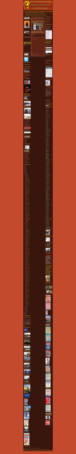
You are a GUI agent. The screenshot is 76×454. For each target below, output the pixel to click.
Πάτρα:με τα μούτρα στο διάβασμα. (27, 293)
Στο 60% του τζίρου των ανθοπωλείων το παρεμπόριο (27, 228)
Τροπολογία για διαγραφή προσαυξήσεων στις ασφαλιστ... (27, 199)
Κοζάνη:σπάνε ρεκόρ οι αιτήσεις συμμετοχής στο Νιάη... (27, 211)
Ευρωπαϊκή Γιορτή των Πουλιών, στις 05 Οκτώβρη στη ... (27, 205)
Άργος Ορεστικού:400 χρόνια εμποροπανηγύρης (27, 234)
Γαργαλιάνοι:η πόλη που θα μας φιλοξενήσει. (27, 194)
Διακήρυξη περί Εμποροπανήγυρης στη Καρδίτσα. (27, 198)
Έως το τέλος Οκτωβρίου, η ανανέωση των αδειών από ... (27, 233)
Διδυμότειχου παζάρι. (27, 299)
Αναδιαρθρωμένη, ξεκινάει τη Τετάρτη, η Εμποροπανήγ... (27, 252)
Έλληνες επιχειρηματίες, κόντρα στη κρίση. (27, 241)
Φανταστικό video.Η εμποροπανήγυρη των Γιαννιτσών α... (27, 288)
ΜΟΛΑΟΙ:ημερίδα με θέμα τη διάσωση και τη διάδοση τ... (27, 179)
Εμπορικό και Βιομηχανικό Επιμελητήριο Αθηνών (26, 157)
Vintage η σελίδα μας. (27, 270)
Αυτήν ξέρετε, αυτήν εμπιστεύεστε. (26, 187)
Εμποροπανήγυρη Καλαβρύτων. (26, 256)
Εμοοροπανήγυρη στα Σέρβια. (27, 276)
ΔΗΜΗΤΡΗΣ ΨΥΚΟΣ (26, 76)
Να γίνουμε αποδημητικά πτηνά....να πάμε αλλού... (27, 202)
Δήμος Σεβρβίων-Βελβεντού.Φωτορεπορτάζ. (27, 207)
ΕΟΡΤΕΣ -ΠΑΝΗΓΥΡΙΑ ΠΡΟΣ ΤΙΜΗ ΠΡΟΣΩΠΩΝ (48, 20)
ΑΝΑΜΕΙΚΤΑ (47, 23)
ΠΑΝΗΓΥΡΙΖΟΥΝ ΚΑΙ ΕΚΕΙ (48, 19)
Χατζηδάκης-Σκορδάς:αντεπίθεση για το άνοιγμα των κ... (27, 294)
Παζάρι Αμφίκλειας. (26, 278)
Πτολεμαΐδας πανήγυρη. (27, 285)
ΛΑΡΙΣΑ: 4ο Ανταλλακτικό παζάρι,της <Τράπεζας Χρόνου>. (27, 196)
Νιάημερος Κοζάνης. (26, 269)
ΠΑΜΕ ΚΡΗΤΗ (25, 120)
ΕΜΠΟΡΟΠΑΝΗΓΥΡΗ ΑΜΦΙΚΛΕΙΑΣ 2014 (27, 280)
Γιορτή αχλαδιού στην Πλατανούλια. (27, 302)
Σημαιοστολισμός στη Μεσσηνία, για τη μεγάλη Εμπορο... (27, 184)
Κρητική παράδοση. (26, 227)
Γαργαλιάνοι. (26, 266)
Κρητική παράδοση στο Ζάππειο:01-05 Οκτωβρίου (27, 219)
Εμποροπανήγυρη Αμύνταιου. (27, 217)
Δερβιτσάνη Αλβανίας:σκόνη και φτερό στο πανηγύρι (27, 248)
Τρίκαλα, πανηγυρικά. (27, 279)
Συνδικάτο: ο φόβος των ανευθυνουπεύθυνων (26, 121)
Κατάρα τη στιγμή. (26, 259)
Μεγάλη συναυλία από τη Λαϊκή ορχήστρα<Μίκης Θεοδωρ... (27, 305)
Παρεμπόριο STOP (26, 162)
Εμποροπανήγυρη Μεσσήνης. (27, 281)
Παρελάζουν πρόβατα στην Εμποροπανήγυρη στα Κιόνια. (27, 304)
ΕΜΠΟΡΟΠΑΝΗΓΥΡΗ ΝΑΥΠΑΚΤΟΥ (27, 222)
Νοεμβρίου (26, 174)
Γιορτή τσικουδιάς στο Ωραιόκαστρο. (27, 301)
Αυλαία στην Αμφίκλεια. (27, 244)
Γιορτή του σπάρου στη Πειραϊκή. (27, 247)
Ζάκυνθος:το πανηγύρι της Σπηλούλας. (27, 258)
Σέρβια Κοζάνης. (26, 232)
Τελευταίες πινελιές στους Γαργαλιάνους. (27, 178)
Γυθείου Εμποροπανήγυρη (27, 263)
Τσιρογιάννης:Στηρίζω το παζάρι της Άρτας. (37, 20)
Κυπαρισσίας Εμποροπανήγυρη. (27, 282)
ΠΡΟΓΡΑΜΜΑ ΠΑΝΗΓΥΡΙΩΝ (30, 11)
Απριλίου (26, 309)
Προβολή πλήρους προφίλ (26, 77)
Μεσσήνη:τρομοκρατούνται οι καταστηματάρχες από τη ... (27, 215)
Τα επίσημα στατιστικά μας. (27, 229)
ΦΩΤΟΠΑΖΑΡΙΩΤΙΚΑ (27, 15)
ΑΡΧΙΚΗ (26, 11)
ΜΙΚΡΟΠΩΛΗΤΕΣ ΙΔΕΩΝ (32, 15)
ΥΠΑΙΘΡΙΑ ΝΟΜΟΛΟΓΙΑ (38, 15)
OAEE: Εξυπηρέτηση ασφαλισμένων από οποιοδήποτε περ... (27, 220)
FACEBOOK (45, 15)
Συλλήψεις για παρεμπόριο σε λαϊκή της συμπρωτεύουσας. (27, 290)
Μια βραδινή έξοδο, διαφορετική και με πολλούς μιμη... (27, 275)
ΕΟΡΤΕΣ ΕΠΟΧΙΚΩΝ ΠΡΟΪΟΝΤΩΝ (48, 21)
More (24, 63)
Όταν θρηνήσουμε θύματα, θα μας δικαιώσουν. (27, 277)
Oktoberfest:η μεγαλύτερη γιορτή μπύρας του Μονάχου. (27, 250)
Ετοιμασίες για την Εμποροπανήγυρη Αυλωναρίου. (26, 177)
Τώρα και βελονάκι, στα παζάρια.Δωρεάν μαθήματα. (27, 242)
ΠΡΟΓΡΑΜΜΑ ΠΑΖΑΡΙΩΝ (36, 11)
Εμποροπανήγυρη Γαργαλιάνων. (26, 238)
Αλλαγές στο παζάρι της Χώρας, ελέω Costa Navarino (27, 210)
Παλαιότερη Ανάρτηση (43, 53)
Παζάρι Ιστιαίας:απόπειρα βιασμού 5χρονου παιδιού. (27, 203)
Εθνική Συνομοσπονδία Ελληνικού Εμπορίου (26, 156)
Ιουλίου (25, 307)
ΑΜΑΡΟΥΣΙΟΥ (25, 141)
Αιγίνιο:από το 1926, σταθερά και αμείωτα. (27, 283)
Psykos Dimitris (39, 450)
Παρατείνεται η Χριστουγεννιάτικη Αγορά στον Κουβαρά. (27, 124)
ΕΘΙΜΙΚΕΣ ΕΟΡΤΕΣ (48, 18)
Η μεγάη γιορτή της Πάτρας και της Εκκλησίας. (27, 188)
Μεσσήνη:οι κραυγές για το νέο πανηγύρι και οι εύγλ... (27, 230)
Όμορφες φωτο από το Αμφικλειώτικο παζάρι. (27, 268)
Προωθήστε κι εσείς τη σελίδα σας (26, 51)
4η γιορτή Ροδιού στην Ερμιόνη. (27, 195)
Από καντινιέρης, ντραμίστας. (27, 253)
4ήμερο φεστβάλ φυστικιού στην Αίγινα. (27, 265)
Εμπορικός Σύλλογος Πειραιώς (27, 161)
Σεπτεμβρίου (26, 175)
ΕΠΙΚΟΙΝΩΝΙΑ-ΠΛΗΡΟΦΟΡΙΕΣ (49, 11)
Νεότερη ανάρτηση (33, 53)
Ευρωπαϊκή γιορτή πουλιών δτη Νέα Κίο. (27, 262)
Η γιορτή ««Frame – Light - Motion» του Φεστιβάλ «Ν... (27, 267)
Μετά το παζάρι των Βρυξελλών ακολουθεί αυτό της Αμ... (27, 292)
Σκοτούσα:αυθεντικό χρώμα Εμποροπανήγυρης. (27, 284)
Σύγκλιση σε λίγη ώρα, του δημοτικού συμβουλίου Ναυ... (27, 224)
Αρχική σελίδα (38, 53)
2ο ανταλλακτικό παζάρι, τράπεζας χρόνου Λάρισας (27, 271)
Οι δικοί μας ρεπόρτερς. (27, 272)
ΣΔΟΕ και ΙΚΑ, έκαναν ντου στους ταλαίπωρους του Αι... (27, 251)
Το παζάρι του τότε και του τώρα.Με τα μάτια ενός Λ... (27, 186)
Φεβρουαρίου (26, 310)
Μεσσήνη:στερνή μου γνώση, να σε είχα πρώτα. (27, 255)
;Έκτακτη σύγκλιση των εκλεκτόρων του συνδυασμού (27, 122)
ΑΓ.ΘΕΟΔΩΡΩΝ (25, 139)
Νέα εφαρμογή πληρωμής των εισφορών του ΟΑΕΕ (27, 239)
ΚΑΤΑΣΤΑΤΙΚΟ (42, 15)
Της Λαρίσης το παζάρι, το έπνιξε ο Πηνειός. (27, 189)
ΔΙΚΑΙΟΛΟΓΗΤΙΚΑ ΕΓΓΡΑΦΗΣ (42, 11)
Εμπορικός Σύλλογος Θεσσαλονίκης (26, 160)
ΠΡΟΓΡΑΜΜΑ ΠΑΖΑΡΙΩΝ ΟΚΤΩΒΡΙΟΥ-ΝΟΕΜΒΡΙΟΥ (27, 218)
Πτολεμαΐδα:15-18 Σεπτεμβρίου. (26, 297)
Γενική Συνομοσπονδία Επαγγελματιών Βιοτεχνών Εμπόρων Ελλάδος (26, 154)
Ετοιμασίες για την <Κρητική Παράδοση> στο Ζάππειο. (27, 181)
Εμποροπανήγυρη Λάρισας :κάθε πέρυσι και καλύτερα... (27, 216)
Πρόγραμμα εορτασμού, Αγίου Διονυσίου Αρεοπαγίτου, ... (27, 231)
